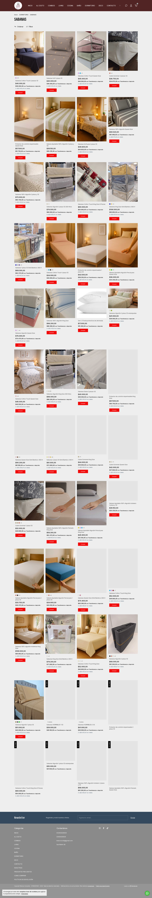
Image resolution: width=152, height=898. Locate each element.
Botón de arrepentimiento (102, 886)
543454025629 (62, 833)
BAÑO (79, 6)
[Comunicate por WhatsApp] (147, 893)
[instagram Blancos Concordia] (100, 828)
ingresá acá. (91, 886)
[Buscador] (126, 6)
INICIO (30, 6)
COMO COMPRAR (20, 875)
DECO (101, 6)
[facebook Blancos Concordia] (103, 828)
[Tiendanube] (131, 886)
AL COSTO (40, 6)
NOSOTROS (18, 868)
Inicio (16, 15)
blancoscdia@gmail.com (65, 840)
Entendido (24, 894)
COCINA (70, 6)
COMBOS (51, 6)
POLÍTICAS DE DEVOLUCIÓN (23, 879)
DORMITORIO (90, 6)
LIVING (61, 6)
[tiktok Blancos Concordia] (107, 828)
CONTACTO (111, 6)
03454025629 (61, 837)
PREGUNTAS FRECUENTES (23, 872)
